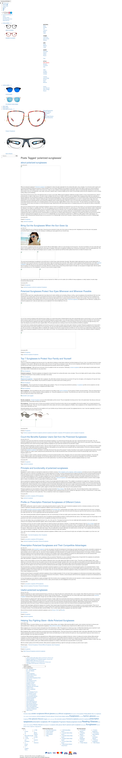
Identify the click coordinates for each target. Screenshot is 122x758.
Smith (57, 610)
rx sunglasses (80, 384)
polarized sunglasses (28, 221)
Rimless (45, 40)
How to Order (36, 736)
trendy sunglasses (30, 726)
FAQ (36, 730)
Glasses (40, 719)
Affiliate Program (36, 733)
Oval (44, 58)
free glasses (33, 719)
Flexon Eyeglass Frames (31, 692)
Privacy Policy (26, 744)
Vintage (45, 71)
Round (44, 55)
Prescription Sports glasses (95, 733)
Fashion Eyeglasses (95, 730)
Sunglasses (27, 219)
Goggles (45, 114)
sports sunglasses (64, 390)
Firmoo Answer (49, 731)
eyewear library (29, 687)
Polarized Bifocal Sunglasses (45, 644)
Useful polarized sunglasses (34, 589)
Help (27, 737)
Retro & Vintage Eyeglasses (82, 737)
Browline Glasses (47, 112)
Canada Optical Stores (31, 675)
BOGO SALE (6, 107)
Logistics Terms (27, 749)
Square (45, 52)
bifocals (57, 713)
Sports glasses (67, 725)
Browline (45, 64)
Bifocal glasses (50, 713)
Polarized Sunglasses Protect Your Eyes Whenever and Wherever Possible (56, 291)
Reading (45, 72)
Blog (47, 735)
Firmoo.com (6, 3)
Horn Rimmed (46, 88)
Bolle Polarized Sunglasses (30, 651)
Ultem (44, 33)
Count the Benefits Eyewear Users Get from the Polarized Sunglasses (54, 436)
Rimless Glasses (38, 725)
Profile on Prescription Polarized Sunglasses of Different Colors (50, 502)
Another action (6, 17)
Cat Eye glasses (30, 676)
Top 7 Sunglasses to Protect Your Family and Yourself (46, 358)
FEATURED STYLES (7, 109)
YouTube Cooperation (51, 730)
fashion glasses (89, 716)
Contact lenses (58, 716)
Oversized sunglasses (37, 432)
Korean (45, 79)
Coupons (36, 740)
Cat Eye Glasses (82, 740)
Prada (58, 489)
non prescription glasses (31, 696)
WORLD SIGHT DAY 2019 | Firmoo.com (35, 660)
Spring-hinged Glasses (48, 116)
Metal (44, 26)
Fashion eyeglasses (30, 689)
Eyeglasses (74, 716)
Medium (45, 45)
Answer (28, 672)
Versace (62, 489)
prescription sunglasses (39, 549)
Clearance (36, 742)
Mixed (44, 31)
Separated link (6, 20)
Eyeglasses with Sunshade (32, 686)
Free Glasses (49, 734)
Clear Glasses (46, 113)
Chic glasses (29, 679)
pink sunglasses (69, 472)
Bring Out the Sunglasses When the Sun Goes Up (44, 225)
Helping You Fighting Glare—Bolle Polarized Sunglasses (47, 620)
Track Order (5, 6)
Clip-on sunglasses (96, 713)
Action (4, 16)
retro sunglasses (30, 724)
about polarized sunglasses (34, 162)
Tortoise (45, 76)
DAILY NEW (5, 106)
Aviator (44, 54)
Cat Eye (45, 74)
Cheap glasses (87, 713)
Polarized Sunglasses (33, 644)
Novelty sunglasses (28, 432)
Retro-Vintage (46, 89)
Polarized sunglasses (40, 187)
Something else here (7, 19)
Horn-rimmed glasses (31, 694)
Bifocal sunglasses (65, 713)
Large (44, 47)
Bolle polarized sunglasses (55, 625)
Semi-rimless (46, 38)
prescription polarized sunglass (34, 509)
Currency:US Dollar (5, 1)
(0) (4, 8)
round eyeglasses (30, 700)
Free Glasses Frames (31, 693)
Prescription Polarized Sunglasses (40, 541)
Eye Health (81, 716)
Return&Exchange (29, 735)
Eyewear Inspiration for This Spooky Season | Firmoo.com (39, 659)
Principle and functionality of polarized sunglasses (44, 467)
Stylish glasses (83, 724)
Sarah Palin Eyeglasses (31, 701)
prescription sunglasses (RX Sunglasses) (61, 432)
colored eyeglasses (32, 716)
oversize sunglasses (74, 367)
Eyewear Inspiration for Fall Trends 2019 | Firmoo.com (38, 662)
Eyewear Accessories (48, 117)
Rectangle (45, 51)
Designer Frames (30, 683)
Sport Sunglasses (56, 644)
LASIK (49, 719)
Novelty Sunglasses (35, 400)
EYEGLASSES (6, 23)
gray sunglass (91, 523)
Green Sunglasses (43, 535)
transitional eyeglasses (31, 708)
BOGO (4, 7)
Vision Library (29, 710)
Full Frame (45, 37)
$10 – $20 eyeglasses (31, 669)
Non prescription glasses (60, 719)
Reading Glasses (30, 699)
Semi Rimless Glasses (31, 703)
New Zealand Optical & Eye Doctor (66, 744)
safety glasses (59, 724)
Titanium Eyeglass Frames (32, 707)
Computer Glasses (30, 682)
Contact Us (26, 732)
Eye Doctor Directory (31, 685)
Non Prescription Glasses (95, 737)
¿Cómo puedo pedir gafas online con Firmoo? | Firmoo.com (39, 657)
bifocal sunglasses (30, 673)
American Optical (27, 713)
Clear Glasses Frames (31, 680)
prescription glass (56, 509)
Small (44, 44)
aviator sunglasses (38, 713)
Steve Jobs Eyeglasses (31, 706)
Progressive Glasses (65, 722)
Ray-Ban (63, 610)
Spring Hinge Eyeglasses (32, 704)
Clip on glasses (26, 716)
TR (44, 28)
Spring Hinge (46, 78)
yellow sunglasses (78, 472)
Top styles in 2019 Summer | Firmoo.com (35, 663)
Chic (44, 67)
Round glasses (46, 724)
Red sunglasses (62, 472)
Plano (44, 81)
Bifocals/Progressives (48, 110)
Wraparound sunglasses (27, 379)
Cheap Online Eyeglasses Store (33, 677)
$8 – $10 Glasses (30, 670)
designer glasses (65, 716)
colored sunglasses (41, 716)
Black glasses (73, 713)
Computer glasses (50, 716)
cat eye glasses (80, 713)
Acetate (45, 27)
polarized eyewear (28, 287)
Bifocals (45, 82)
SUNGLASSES (6, 85)
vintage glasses (38, 726)
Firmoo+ (28, 690)
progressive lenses (76, 722)
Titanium (45, 30)
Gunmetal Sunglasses (33, 535)
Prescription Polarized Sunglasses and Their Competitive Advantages (53, 545)
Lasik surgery (52, 719)
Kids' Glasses (46, 62)
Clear (44, 69)
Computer (45, 65)
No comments (24, 612)
